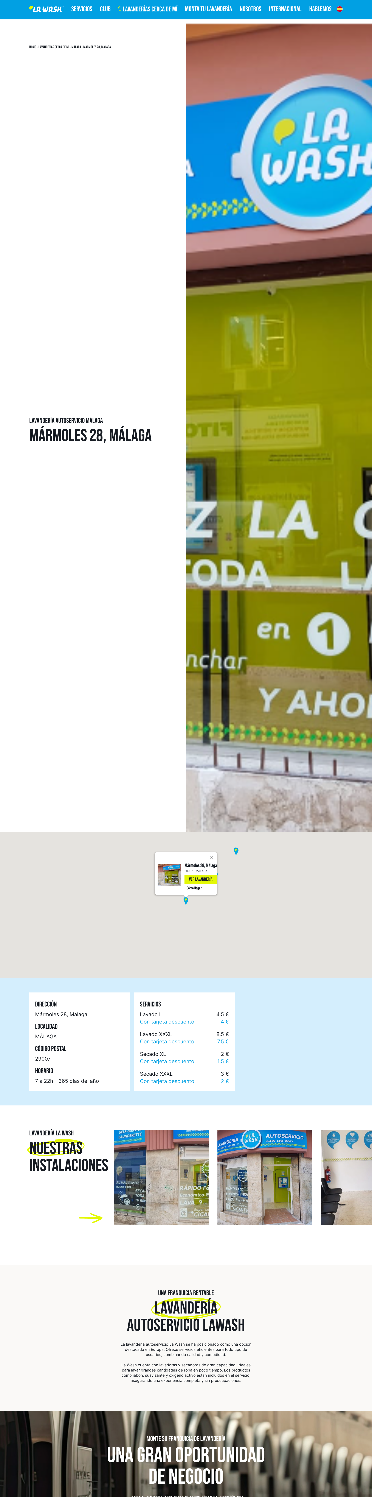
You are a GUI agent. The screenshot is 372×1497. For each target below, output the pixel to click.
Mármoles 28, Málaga (97, 47)
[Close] (212, 857)
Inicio (32, 47)
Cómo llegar (194, 888)
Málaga (76, 47)
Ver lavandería (200, 879)
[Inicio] (46, 10)
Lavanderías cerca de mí (54, 47)
